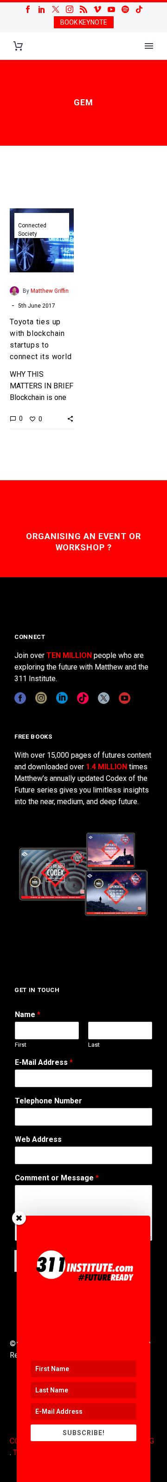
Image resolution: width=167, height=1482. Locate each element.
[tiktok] (83, 698)
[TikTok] (139, 9)
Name (27, 1014)
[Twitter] (56, 9)
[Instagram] (70, 9)
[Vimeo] (97, 9)
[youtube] (124, 698)
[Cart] (18, 46)
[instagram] (41, 698)
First (20, 1044)
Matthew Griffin (50, 291)
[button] (70, 418)
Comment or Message (57, 1177)
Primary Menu (149, 46)
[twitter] (103, 698)
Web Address (38, 1139)
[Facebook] (28, 9)
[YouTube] (111, 9)
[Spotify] (125, 9)
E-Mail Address (44, 1062)
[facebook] (20, 698)
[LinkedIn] (42, 9)
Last (94, 1044)
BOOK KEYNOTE (83, 22)
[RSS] (83, 9)
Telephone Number (48, 1100)
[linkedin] (62, 698)
